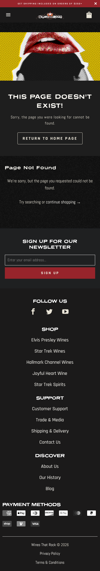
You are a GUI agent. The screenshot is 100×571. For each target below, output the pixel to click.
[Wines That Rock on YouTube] (66, 312)
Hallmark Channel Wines (50, 362)
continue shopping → (63, 202)
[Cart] (89, 15)
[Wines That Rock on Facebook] (34, 312)
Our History (50, 477)
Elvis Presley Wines (50, 340)
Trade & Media (50, 420)
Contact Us (50, 442)
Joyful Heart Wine (50, 373)
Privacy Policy (50, 553)
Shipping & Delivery (50, 431)
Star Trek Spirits (50, 384)
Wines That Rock (43, 544)
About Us (50, 466)
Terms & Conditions (49, 562)
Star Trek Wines (49, 351)
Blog (50, 489)
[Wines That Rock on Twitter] (50, 312)
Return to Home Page (50, 138)
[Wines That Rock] (50, 15)
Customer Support (50, 409)
